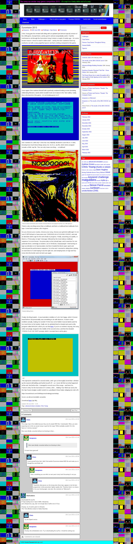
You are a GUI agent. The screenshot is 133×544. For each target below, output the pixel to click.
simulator (107, 185)
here (52, 326)
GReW (107, 172)
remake (100, 182)
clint (87, 170)
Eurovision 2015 (29, 27)
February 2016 (86, 117)
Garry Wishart (100, 172)
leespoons (26, 30)
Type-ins (84, 48)
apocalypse (97, 164)
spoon (88, 188)
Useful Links (86, 19)
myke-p (104, 180)
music (98, 180)
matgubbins (89, 179)
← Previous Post (26, 410)
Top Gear (102, 188)
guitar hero (84, 174)
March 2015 (85, 149)
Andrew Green (88, 164)
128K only (86, 161)
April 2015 (85, 146)
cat (105, 164)
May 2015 (85, 143)
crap (94, 170)
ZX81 (95, 190)
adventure (105, 161)
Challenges (41, 19)
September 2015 (86, 132)
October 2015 (86, 129)
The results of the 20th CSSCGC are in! (93, 60)
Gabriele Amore (91, 172)
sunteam (95, 188)
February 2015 (86, 152)
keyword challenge (98, 177)
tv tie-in (106, 188)
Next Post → (75, 410)
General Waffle (86, 45)
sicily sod (86, 185)
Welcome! (93, 98)
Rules (32, 19)
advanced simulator (96, 162)
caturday (108, 164)
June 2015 (85, 141)
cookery (91, 170)
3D (82, 161)
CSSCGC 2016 (86, 57)
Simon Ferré (96, 185)
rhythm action (105, 182)
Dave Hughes (102, 170)
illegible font (90, 174)
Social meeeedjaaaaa (99, 19)
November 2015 (86, 126)
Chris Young (44, 406)
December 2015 (86, 123)
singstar (84, 188)
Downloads (25, 22)
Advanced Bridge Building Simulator (92, 65)
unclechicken (87, 191)
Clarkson (84, 170)
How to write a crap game (58, 19)
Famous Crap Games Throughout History (93, 42)
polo (86, 182)
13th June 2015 (36, 30)
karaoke (86, 177)
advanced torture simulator (32, 406)
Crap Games (53, 30)
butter (102, 164)
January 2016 (86, 120)
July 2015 (85, 137)
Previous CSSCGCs (74, 19)
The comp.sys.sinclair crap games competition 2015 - (40, 1)
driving (84, 172)
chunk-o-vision (103, 167)
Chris (28, 420)
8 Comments (63, 30)
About (25, 19)
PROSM (89, 182)
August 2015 (85, 135)
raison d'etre (95, 182)
